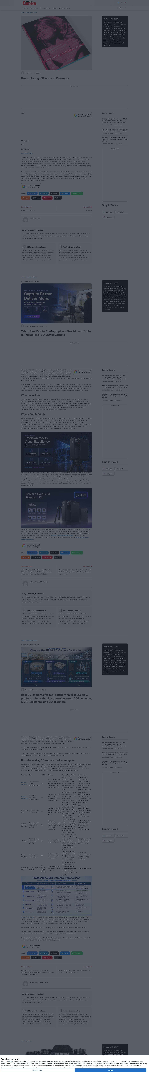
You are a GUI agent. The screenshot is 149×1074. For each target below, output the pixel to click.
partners (10, 1061)
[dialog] (74, 1064)
